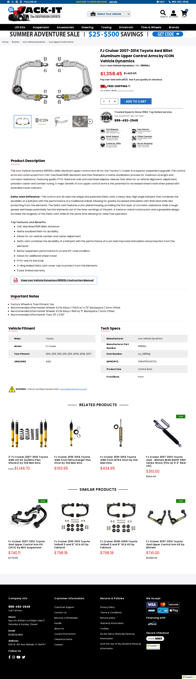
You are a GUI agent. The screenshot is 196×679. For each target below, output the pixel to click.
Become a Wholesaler (66, 617)
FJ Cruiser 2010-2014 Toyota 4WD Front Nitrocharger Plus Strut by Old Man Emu (72, 460)
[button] (93, 81)
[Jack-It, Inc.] (36, 14)
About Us (59, 628)
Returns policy (107, 617)
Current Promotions (64, 633)
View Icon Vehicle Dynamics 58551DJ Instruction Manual (57, 280)
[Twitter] (17, 1)
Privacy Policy (107, 607)
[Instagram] (12, 1)
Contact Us (60, 612)
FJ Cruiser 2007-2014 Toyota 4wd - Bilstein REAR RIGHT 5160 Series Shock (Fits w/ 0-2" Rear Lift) (166, 461)
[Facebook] (8, 1)
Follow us (30, 1)
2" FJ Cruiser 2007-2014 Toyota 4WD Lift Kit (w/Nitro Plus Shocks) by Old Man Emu (28, 460)
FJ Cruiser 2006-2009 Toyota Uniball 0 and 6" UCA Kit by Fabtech (119, 544)
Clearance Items (63, 639)
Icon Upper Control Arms (61, 41)
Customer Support (64, 607)
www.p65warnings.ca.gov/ (73, 389)
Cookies (104, 628)
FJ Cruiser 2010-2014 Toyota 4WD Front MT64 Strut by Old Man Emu (119, 460)
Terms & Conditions (111, 612)
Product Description (28, 160)
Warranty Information (112, 623)
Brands (15, 41)
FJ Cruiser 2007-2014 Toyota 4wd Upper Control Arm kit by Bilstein (165, 544)
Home (5, 41)
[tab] (30, 161)
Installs (58, 623)
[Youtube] (21, 1)
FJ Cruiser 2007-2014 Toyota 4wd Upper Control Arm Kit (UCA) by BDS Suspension (26, 544)
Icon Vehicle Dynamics (34, 41)
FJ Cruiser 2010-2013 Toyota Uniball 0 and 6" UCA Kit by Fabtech (72, 544)
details (113, 1)
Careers (58, 644)
